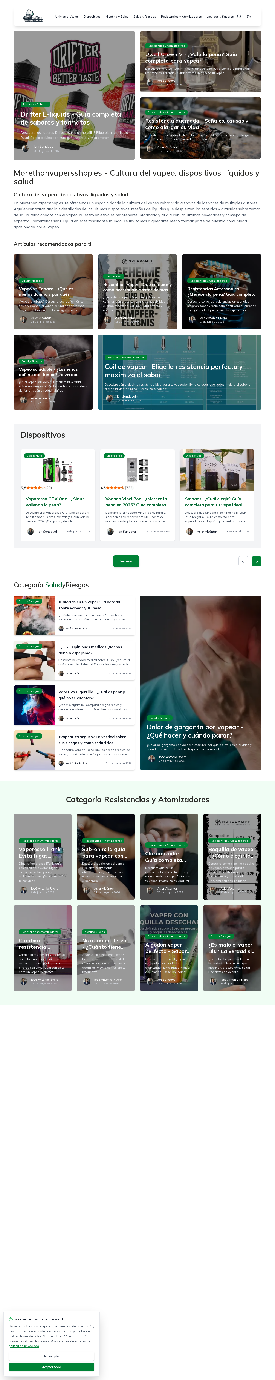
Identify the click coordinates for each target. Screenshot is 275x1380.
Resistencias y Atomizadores (181, 16)
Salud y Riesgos (144, 16)
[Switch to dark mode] (249, 16)
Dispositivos (92, 16)
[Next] (256, 561)
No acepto (51, 1356)
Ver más (126, 561)
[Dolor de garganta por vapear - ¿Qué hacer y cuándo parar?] (200, 683)
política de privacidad (24, 1346)
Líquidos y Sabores (220, 16)
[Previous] (243, 561)
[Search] (239, 16)
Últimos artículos (67, 16)
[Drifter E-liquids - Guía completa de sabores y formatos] (74, 95)
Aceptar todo (51, 1367)
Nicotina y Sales (117, 16)
